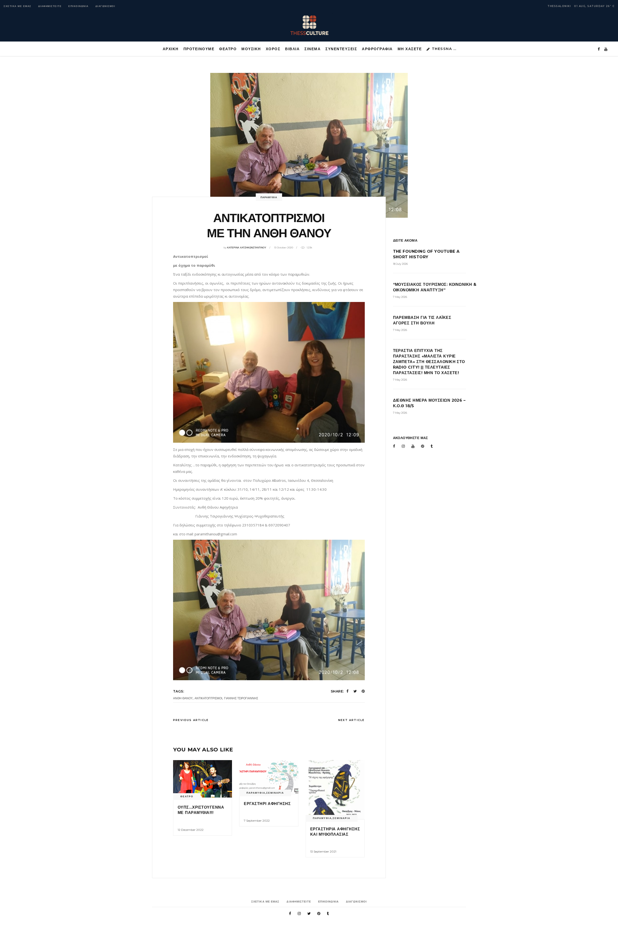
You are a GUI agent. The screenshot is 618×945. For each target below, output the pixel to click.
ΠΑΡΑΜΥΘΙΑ (268, 197)
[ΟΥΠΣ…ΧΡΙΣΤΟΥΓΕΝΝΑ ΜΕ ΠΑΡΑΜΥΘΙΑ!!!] (202, 779)
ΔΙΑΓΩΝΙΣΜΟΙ (105, 6)
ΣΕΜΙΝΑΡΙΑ (275, 792)
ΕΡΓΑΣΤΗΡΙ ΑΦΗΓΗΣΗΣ (267, 803)
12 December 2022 (191, 830)
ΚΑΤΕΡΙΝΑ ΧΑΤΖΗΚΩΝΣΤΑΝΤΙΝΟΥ (246, 247)
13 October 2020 (283, 247)
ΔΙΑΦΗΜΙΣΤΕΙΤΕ (50, 6)
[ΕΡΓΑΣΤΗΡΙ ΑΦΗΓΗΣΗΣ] (268, 777)
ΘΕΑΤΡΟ (186, 796)
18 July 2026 (400, 264)
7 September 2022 (257, 820)
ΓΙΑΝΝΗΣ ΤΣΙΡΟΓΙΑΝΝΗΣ (241, 698)
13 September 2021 (323, 851)
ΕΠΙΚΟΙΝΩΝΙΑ (78, 6)
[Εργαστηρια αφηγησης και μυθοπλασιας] (335, 789)
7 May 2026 (400, 297)
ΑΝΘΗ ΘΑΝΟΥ (183, 698)
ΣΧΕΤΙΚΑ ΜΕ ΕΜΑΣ (17, 6)
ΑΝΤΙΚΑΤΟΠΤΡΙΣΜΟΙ (208, 698)
